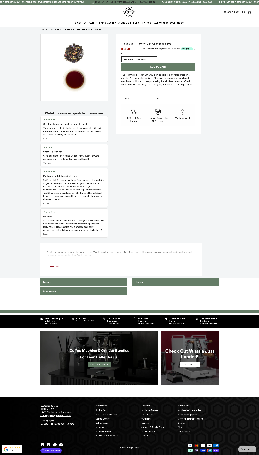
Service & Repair (103, 431)
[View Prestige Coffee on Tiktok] (49, 445)
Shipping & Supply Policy (152, 427)
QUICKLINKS (145, 405)
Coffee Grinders (103, 419)
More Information (184, 405)
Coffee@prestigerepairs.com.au (55, 415)
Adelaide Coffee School (107, 435)
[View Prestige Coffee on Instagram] (42, 445)
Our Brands (146, 419)
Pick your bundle (99, 364)
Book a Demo (102, 410)
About (181, 427)
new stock (189, 364)
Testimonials (147, 414)
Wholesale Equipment (188, 414)
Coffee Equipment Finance (190, 419)
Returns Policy (148, 431)
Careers (181, 423)
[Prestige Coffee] (129, 12)
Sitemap (145, 435)
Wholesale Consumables (189, 410)
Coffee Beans (102, 423)
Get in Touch (184, 431)
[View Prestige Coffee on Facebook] (55, 445)
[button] (244, 12)
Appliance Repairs (149, 410)
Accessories (101, 427)
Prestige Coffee (101, 405)
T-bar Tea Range (55, 29)
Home (42, 29)
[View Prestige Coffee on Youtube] (61, 445)
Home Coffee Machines (107, 414)
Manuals (145, 423)
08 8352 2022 (232, 12)
